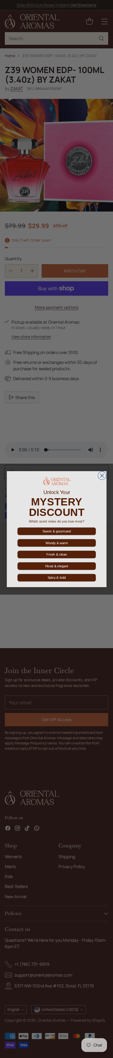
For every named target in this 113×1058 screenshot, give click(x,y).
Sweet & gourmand (56, 531)
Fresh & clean (56, 554)
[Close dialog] (102, 475)
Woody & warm (56, 542)
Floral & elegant (56, 566)
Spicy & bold (56, 577)
